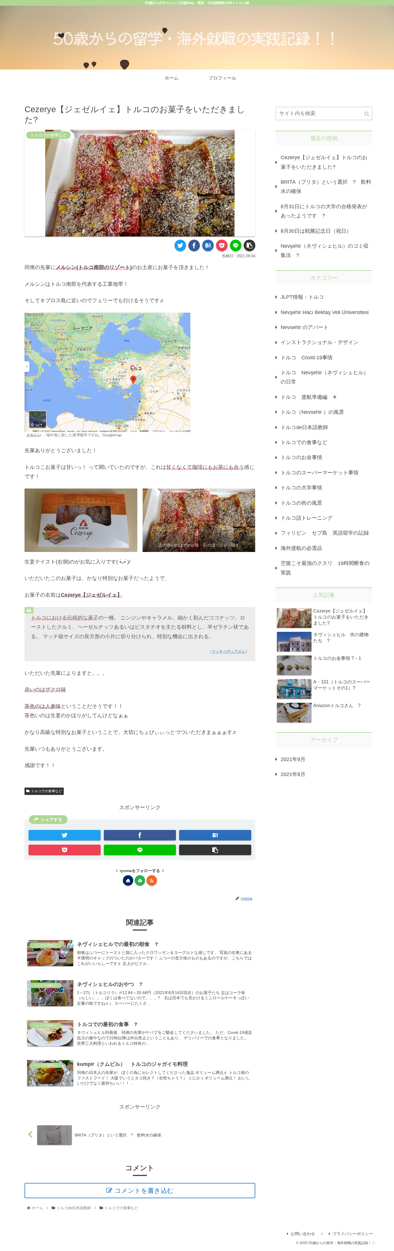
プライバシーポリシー (353, 1233)
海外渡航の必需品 (301, 548)
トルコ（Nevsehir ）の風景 (312, 412)
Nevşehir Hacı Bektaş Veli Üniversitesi (325, 312)
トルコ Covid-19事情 (307, 357)
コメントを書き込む (144, 1190)
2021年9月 (293, 759)
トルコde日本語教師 (304, 427)
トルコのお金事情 (301, 457)
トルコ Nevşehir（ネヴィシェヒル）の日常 (325, 377)
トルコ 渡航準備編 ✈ (309, 397)
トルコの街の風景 (301, 503)
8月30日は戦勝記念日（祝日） (316, 231)
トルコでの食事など (46, 791)
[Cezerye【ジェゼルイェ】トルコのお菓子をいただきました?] (208, 245)
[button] (367, 114)
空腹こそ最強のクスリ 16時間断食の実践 (325, 567)
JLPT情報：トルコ (302, 297)
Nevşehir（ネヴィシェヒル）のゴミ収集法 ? (325, 250)
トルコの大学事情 (301, 488)
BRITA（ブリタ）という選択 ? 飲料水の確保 (326, 186)
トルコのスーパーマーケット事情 (320, 473)
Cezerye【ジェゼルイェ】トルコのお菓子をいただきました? (324, 162)
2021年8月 (293, 774)
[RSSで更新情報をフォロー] (152, 880)
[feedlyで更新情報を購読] (140, 880)
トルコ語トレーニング (307, 518)
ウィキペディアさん (228, 651)
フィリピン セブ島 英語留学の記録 (325, 533)
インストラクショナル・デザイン (320, 342)
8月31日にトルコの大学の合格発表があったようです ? (324, 211)
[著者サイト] (128, 880)
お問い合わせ (303, 1233)
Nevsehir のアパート (305, 327)
